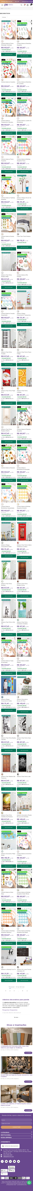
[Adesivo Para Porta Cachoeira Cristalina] (24, 608)
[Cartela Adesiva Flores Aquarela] (8, 145)
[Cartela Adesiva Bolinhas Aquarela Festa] (24, 145)
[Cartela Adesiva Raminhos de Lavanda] (24, 68)
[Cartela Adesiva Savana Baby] (8, 222)
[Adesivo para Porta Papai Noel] (8, 377)
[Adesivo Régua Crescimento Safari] (8, 531)
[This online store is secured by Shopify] (4, 1167)
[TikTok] (14, 1161)
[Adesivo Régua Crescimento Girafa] (8, 685)
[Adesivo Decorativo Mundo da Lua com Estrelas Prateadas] (18, 813)
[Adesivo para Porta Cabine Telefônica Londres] (24, 531)
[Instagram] (6, 1161)
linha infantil (16, 1007)
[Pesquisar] (21, 5)
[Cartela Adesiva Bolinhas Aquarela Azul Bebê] (24, 917)
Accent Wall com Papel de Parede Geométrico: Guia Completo (16, 1075)
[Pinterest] (10, 1161)
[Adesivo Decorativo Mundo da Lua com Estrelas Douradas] (24, 801)
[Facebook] (2, 1161)
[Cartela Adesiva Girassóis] (8, 454)
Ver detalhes (9, 54)
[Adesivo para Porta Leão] (24, 762)
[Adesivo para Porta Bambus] (8, 570)
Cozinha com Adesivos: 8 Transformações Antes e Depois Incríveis (16, 1104)
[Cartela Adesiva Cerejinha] (8, 68)
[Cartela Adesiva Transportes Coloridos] (8, 107)
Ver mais (16, 1017)
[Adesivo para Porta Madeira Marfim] (8, 415)
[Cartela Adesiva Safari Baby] (8, 878)
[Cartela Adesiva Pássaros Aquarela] (24, 415)
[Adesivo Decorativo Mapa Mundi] (8, 840)
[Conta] (28, 5)
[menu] (2, 5)
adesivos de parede (22, 1005)
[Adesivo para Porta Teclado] (8, 338)
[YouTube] (18, 1161)
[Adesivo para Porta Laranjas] (24, 377)
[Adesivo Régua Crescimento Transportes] (24, 299)
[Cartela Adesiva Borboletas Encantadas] (24, 454)
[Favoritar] (15, 22)
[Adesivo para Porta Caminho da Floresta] (8, 801)
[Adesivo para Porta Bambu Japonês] (8, 724)
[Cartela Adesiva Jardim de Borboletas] (24, 107)
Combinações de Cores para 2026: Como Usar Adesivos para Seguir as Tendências (15, 1046)
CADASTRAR (16, 1127)
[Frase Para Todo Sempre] (24, 222)
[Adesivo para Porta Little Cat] (8, 608)
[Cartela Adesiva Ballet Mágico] (24, 647)
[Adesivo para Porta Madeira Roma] (24, 570)
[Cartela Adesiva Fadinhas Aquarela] (8, 184)
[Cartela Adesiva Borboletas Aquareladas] (8, 492)
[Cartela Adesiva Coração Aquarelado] (8, 299)
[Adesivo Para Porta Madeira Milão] (8, 261)
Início (2, 8)
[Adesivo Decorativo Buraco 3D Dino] (24, 685)
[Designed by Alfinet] (16, 1187)
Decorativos (8, 8)
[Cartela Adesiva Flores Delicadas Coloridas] (8, 29)
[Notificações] (24, 5)
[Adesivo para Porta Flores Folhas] (24, 338)
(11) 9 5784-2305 (7, 1154)
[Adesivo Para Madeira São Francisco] (8, 762)
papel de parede (6, 1007)
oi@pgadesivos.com (8, 1156)
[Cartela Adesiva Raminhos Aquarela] (24, 29)
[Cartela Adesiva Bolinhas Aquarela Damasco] (8, 917)
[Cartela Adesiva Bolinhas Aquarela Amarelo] (24, 492)
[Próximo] (27, 990)
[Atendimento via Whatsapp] (29, 1182)
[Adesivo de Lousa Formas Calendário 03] (24, 955)
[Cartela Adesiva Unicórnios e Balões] (24, 840)
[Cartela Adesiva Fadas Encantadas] (8, 647)
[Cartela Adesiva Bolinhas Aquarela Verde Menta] (24, 878)
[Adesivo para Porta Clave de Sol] (24, 724)
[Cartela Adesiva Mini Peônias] (24, 261)
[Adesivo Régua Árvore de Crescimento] (24, 184)
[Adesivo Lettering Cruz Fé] (8, 955)
